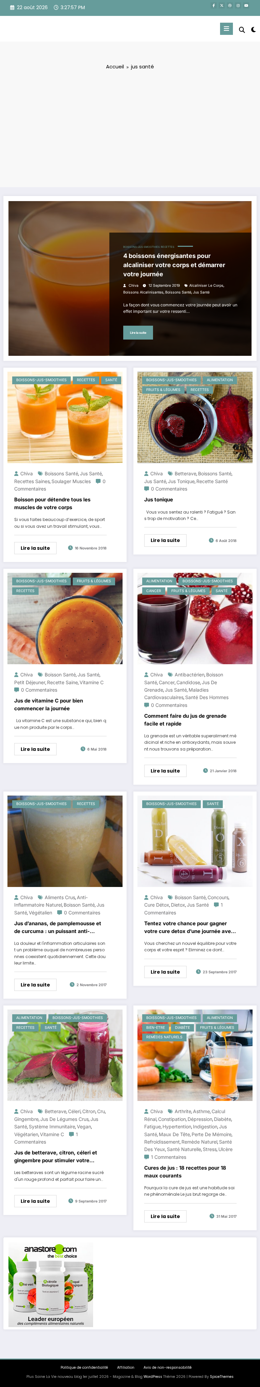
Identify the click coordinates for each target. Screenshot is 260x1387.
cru (101, 1111)
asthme (201, 1111)
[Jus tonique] (195, 417)
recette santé (212, 481)
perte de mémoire (212, 1134)
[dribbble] (230, 5)
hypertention (176, 1126)
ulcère (225, 1149)
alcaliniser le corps (206, 285)
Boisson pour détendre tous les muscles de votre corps (52, 503)
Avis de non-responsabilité (168, 1367)
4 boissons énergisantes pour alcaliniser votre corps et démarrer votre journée (174, 265)
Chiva (133, 285)
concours (218, 897)
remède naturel (199, 1142)
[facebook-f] (214, 5)
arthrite (183, 1111)
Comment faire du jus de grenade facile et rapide (185, 720)
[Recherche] (242, 30)
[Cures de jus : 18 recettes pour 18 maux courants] (195, 1055)
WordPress (153, 1376)
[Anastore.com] (50, 1284)
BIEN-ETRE (155, 1027)
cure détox (156, 905)
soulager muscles (71, 481)
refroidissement (162, 1142)
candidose (188, 682)
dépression (200, 1119)
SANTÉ (111, 380)
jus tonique (181, 481)
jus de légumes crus (64, 1119)
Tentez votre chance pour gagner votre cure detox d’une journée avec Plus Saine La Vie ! (189, 927)
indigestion (205, 1126)
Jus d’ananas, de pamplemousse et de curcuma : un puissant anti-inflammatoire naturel (57, 927)
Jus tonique (158, 499)
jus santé (201, 292)
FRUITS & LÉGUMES (163, 390)
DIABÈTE (182, 1027)
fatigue (152, 1126)
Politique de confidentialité (84, 1367)
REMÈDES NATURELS (164, 1037)
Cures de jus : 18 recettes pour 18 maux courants (185, 1172)
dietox (178, 905)
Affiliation (125, 1367)
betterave (185, 473)
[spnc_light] (253, 29)
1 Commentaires (168, 1157)
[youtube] (246, 5)
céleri (74, 1111)
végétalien (40, 912)
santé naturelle (184, 1149)
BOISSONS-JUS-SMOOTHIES (141, 246)
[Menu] (226, 29)
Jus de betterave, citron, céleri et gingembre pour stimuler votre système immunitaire (55, 1156)
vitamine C (92, 682)
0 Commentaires (169, 489)
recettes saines (32, 481)
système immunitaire (52, 1126)
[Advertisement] (130, 128)
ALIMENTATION (220, 380)
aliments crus (60, 897)
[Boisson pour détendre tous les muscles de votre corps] (65, 417)
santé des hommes (207, 697)
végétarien (26, 1134)
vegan (84, 1126)
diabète (222, 1119)
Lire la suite (138, 332)
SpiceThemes (222, 1376)
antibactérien (189, 674)
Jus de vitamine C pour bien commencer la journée (48, 704)
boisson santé (60, 674)
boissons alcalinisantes (143, 292)
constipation (172, 1119)
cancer (167, 682)
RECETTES (167, 246)
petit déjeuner (29, 682)
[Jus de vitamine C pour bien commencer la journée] (65, 618)
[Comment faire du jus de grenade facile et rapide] (195, 618)
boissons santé (178, 292)
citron (88, 1111)
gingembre (26, 1119)
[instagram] (238, 5)
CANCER (153, 591)
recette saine (62, 682)
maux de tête (174, 1134)
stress (210, 1149)
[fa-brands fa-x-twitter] (222, 5)
